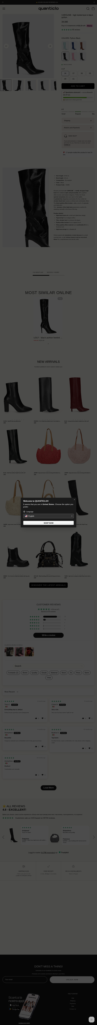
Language (29, 512)
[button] (48, 516)
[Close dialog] (74, 499)
